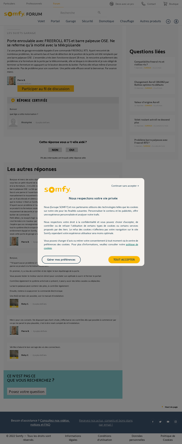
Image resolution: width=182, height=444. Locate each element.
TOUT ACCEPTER (124, 259)
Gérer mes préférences (61, 259)
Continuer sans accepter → (125, 185)
